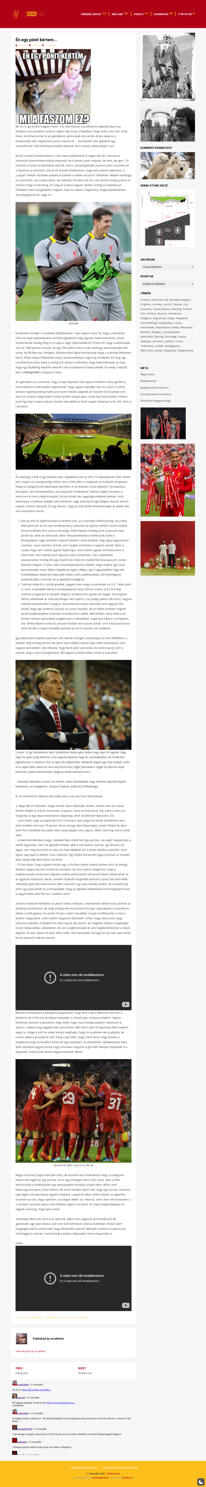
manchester (148, 327)
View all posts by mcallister (31, 1351)
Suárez (182, 336)
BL (60, 1317)
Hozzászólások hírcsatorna (156, 394)
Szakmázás (163, 14)
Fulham (151, 313)
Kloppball (182, 318)
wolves (158, 350)
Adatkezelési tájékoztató (84, 1467)
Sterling (158, 336)
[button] (200, 1481)
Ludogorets (83, 1317)
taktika (169, 341)
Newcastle (186, 327)
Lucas (177, 323)
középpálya (166, 323)
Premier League (93, 14)
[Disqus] (73, 1417)
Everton (187, 309)
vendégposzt (172, 346)
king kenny (159, 318)
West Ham (147, 350)
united (159, 346)
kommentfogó (149, 323)
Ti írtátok (186, 14)
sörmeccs (158, 341)
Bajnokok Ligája (29, 1317)
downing (176, 309)
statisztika (147, 336)
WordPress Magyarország (155, 400)
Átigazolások (185, 350)
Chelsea (177, 304)
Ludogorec (74, 1317)
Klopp (170, 318)
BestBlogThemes (101, 1477)
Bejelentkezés (148, 381)
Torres (179, 341)
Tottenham (147, 346)
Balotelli (55, 1317)
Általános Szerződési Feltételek (120, 1467)
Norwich (146, 332)
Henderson (174, 313)
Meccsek (120, 14)
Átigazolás (170, 350)
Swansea (146, 341)
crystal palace (161, 309)
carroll (167, 304)
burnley (157, 304)
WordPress (127, 1477)
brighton (146, 304)
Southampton (171, 332)
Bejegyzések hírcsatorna (154, 387)
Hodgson (146, 318)
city (185, 304)
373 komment (51, 45)
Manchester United (167, 327)
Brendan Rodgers (180, 299)
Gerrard (65, 1317)
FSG (143, 313)
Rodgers (157, 332)
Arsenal (145, 299)
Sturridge (170, 336)
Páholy (141, 14)
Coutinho (146, 309)
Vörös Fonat (113, 1473)
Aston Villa (157, 299)
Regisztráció (147, 374)
